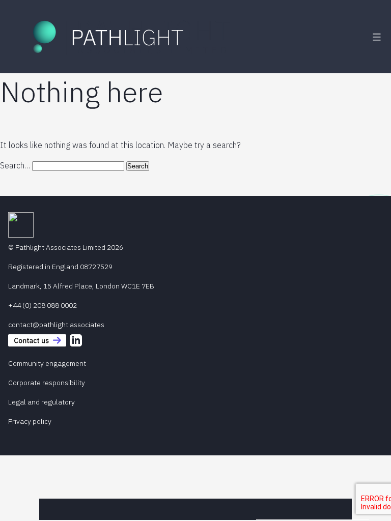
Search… (15, 165)
